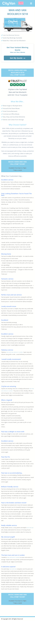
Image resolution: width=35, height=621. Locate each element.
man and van (30, 527)
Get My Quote (16, 58)
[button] (31, 3)
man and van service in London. (14, 352)
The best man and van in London (13, 555)
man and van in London (13, 557)
